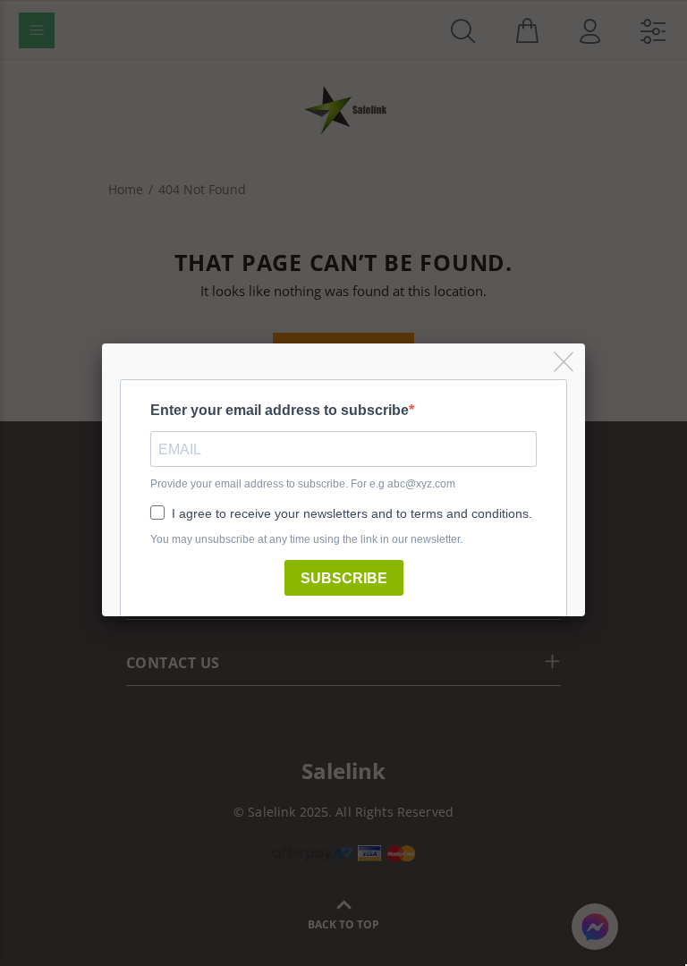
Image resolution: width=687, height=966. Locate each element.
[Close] (565, 362)
